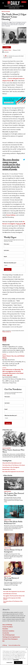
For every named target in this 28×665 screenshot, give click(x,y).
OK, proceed (18, 662)
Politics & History (6, 11)
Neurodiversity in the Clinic (8, 469)
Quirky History (7, 519)
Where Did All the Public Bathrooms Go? (11, 463)
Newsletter (24, 2)
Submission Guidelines (8, 631)
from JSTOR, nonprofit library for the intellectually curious (14, 7)
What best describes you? (10, 262)
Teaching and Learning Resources (11, 637)
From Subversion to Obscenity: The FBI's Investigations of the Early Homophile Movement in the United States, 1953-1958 (12, 372)
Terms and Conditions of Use (14, 645)
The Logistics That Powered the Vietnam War (14, 494)
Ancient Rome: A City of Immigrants (10, 467)
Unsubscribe (5, 633)
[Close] (26, 649)
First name (7, 244)
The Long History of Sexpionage (11, 579)
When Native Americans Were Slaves (13, 451)
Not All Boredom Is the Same (10, 593)
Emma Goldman (11, 215)
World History (7, 491)
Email (5, 256)
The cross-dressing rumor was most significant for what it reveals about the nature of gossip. (11, 165)
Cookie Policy (16, 659)
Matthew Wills (7, 50)
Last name (6, 250)
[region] (14, 656)
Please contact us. (6, 331)
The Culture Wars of (13, 465)
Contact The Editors (7, 627)
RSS (3, 641)
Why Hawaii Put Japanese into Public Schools (12, 598)
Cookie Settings (9, 662)
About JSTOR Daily (7, 625)
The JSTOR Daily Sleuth (8, 635)
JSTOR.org (4, 645)
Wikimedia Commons (14, 44)
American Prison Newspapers (10, 639)
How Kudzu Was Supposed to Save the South (13, 471)
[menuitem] (23, 2)
